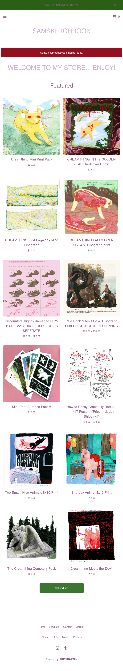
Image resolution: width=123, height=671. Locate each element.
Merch (65, 637)
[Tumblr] (65, 647)
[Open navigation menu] (5, 16)
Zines (44, 637)
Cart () (80, 627)
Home (42, 627)
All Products (61, 588)
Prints (55, 637)
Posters (77, 637)
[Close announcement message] (115, 5)
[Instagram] (57, 647)
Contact (67, 627)
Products (54, 627)
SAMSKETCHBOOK (62, 30)
